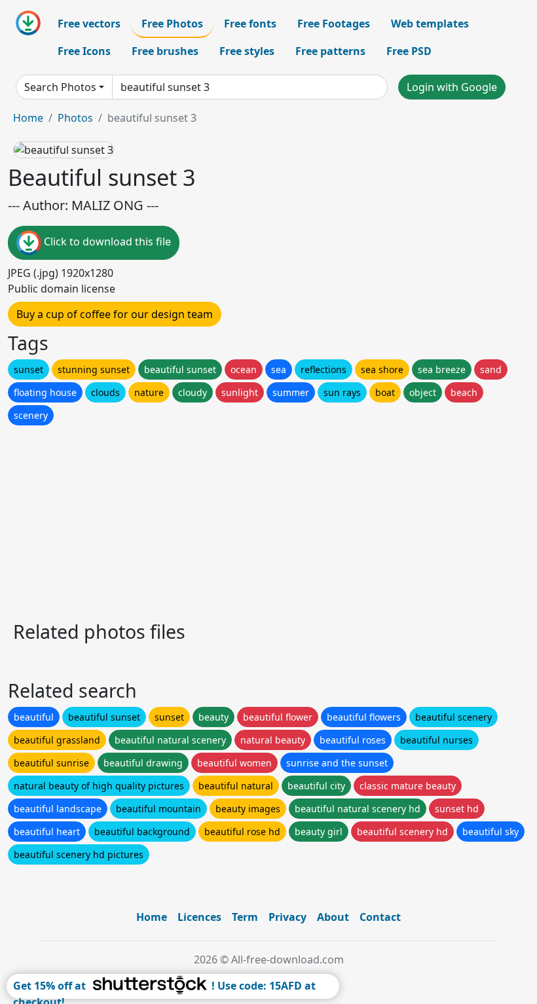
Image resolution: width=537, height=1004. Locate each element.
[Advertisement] (268, 519)
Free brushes (165, 51)
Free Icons (84, 51)
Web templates (430, 23)
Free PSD (409, 51)
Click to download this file (106, 241)
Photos (75, 118)
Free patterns (330, 51)
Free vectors (89, 23)
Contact (380, 917)
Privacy (287, 917)
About (333, 917)
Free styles (246, 51)
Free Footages (333, 23)
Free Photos (172, 23)
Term (245, 917)
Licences (199, 917)
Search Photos (60, 87)
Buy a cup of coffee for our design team (114, 314)
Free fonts (250, 23)
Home (28, 118)
